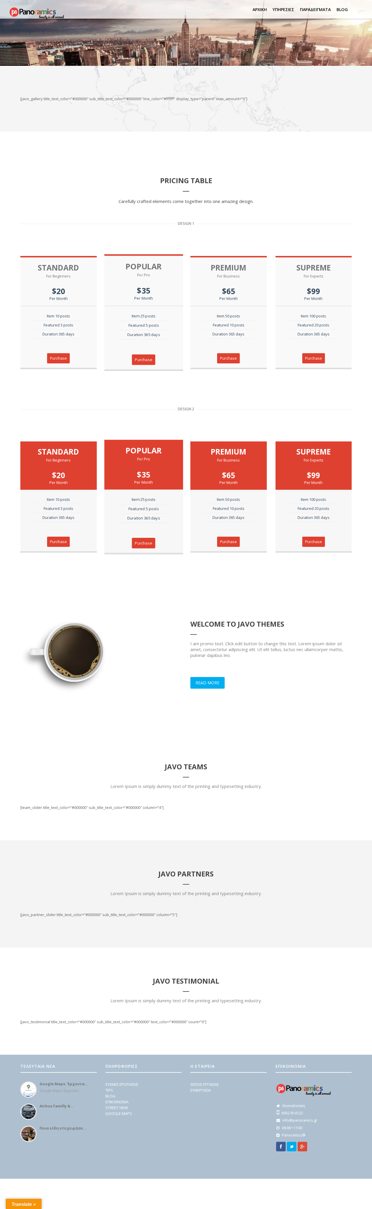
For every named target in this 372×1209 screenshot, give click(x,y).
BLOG (110, 1096)
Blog (342, 9)
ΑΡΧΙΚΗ (260, 9)
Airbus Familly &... (57, 1106)
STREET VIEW (116, 1107)
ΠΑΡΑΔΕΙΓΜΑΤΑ (315, 9)
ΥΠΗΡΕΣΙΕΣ (283, 9)
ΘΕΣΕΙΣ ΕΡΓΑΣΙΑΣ (204, 1084)
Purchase (58, 358)
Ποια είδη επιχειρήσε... (63, 1128)
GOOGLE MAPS (118, 1113)
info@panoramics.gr (299, 1120)
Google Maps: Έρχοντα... (64, 1083)
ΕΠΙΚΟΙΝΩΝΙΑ (116, 1101)
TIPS (109, 1090)
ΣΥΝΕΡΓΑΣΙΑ (200, 1090)
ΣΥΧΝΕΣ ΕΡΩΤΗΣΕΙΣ (121, 1084)
